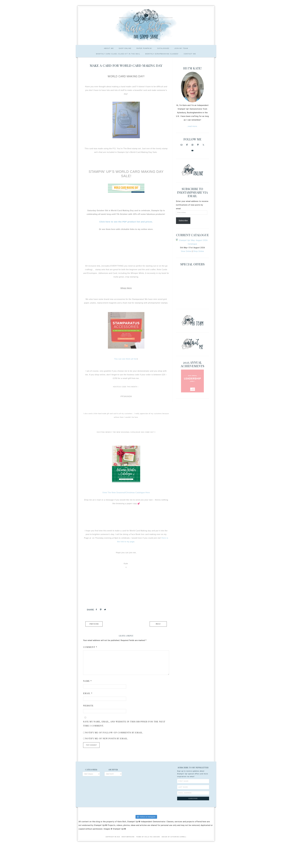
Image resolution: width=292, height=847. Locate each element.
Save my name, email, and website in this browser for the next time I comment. (124, 723)
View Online (186, 251)
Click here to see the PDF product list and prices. (126, 222)
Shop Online (198, 251)
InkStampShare (146, 25)
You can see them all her (125, 359)
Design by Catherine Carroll (174, 836)
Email (88, 693)
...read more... (192, 126)
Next (158, 624)
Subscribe (183, 220)
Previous (94, 624)
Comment (90, 647)
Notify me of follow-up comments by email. (114, 732)
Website (88, 705)
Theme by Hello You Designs (148, 836)
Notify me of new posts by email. (106, 738)
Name (87, 681)
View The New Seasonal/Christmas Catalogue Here (126, 493)
